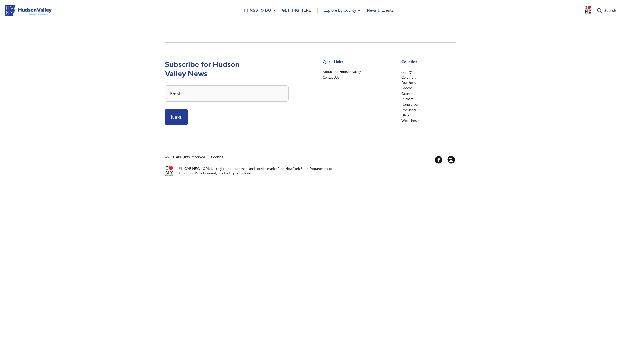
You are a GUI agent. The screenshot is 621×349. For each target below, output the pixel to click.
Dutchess (408, 82)
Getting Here (296, 10)
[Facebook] (438, 160)
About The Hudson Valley (342, 71)
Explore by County (340, 10)
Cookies (217, 156)
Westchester (411, 120)
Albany (406, 71)
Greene (407, 87)
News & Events (380, 10)
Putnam (407, 98)
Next (176, 116)
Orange (407, 93)
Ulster (406, 115)
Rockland (408, 109)
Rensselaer (409, 104)
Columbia (408, 77)
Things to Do (257, 10)
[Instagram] (451, 160)
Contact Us (331, 77)
